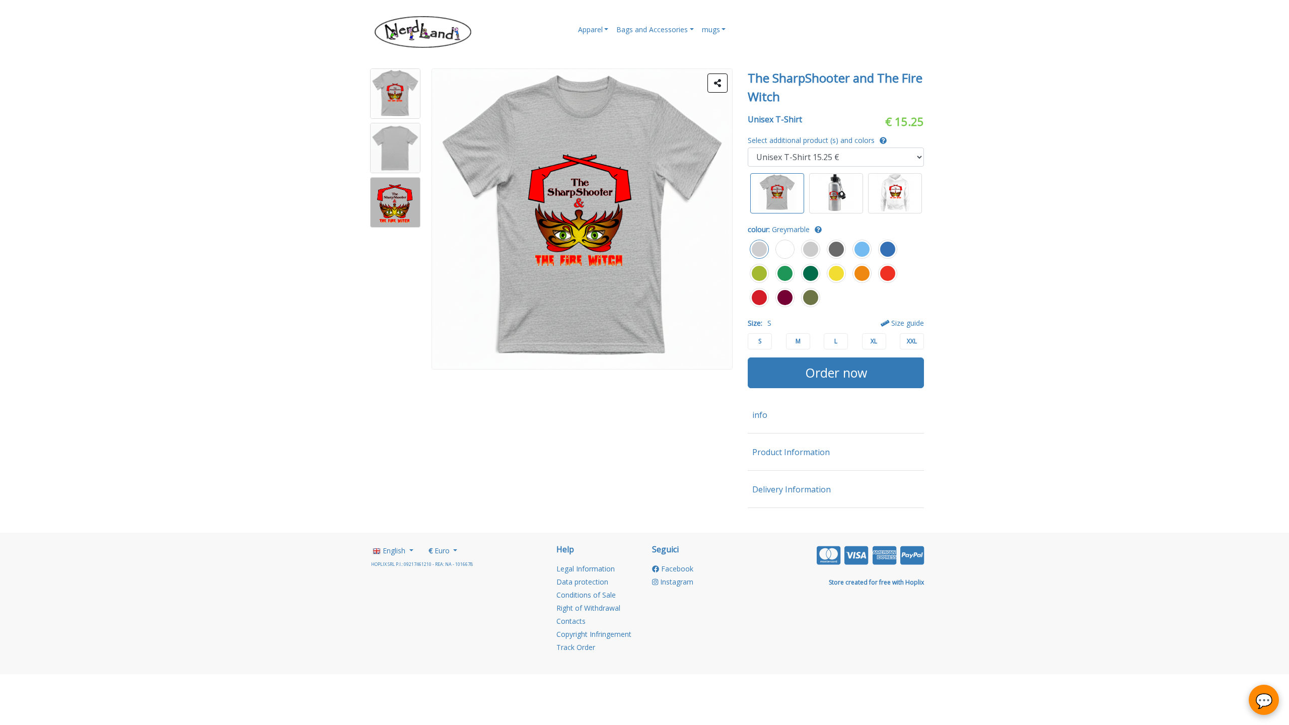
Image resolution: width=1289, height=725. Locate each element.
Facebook (676, 568)
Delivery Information (791, 489)
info (759, 414)
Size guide (906, 323)
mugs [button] (711, 29)
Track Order (575, 647)
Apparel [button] (590, 29)
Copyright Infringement (593, 634)
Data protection (582, 582)
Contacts (571, 621)
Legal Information (585, 568)
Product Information (791, 452)
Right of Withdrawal (588, 608)
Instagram (675, 582)
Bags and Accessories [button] (652, 29)
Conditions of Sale (586, 595)
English (394, 550)
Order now (836, 372)
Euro (440, 550)
